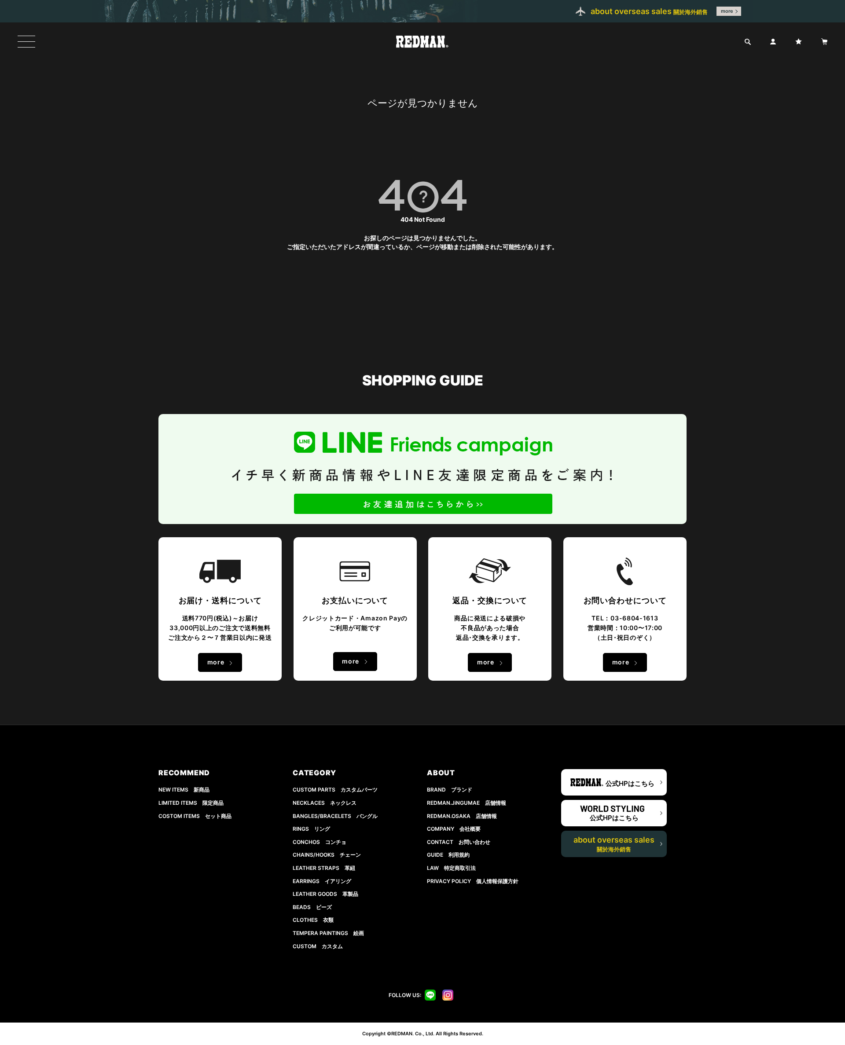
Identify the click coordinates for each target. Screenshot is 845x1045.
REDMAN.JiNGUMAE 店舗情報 (466, 802)
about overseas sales (613, 844)
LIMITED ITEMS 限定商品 (191, 802)
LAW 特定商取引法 (451, 868)
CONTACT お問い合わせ (458, 842)
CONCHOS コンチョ (319, 842)
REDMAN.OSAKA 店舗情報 (462, 816)
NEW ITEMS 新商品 (183, 789)
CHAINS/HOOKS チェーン (327, 854)
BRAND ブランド (449, 789)
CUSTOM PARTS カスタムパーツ (335, 789)
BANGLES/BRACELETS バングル (335, 816)
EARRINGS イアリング (322, 881)
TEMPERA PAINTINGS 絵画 (328, 933)
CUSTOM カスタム (318, 946)
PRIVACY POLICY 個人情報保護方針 (472, 881)
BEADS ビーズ (312, 907)
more (727, 11)
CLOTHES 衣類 (313, 920)
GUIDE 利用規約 (448, 854)
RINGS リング (311, 828)
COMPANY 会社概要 (454, 828)
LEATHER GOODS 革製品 (325, 894)
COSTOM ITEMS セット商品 (194, 816)
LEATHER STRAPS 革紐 (324, 868)
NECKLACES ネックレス (324, 802)
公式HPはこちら (630, 783)
